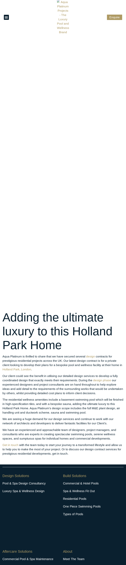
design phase (102, 380)
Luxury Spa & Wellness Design (23, 491)
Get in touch (10, 445)
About (67, 551)
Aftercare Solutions (17, 551)
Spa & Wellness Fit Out (79, 491)
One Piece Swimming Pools (82, 506)
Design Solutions (15, 476)
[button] (6, 17)
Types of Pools (73, 514)
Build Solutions (74, 476)
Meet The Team (74, 559)
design (90, 356)
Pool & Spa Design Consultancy (24, 483)
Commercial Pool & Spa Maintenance (27, 559)
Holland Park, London (16, 369)
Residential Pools (74, 498)
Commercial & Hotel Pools (81, 483)
